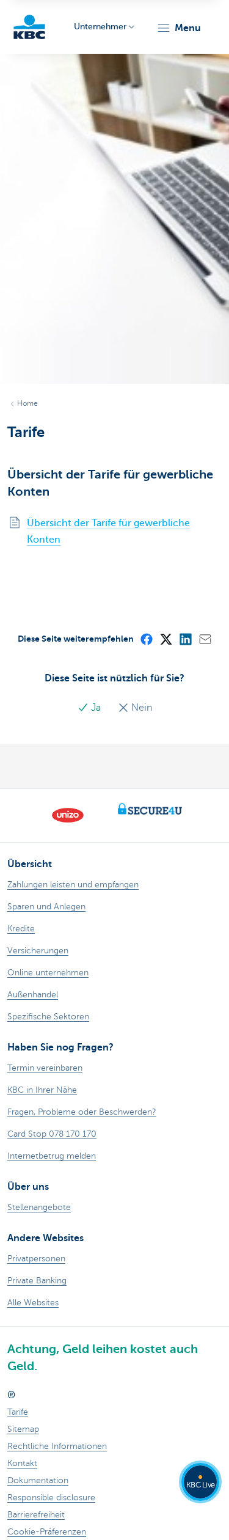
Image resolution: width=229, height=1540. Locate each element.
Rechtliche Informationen (57, 1446)
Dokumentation (37, 1480)
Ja (96, 707)
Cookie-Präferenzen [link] (46, 1531)
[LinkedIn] (185, 638)
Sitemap (23, 1429)
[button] (179, 28)
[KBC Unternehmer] (29, 26)
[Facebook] (146, 638)
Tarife (17, 1412)
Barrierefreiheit (36, 1514)
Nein (140, 707)
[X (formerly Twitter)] (165, 638)
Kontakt (22, 1463)
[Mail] (204, 638)
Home (27, 403)
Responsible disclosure (51, 1497)
